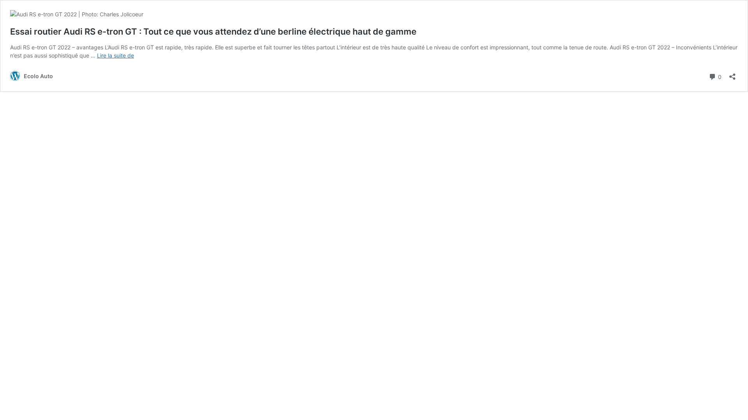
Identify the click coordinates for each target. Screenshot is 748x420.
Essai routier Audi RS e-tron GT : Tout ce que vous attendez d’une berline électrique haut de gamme (213, 31)
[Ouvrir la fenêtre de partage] (732, 74)
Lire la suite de (115, 55)
